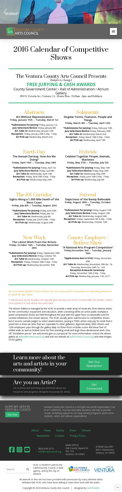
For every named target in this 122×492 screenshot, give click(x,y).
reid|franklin (93, 487)
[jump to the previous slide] (6, 12)
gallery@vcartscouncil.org (32, 336)
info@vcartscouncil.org (49, 451)
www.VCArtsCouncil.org (82, 336)
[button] (113, 31)
